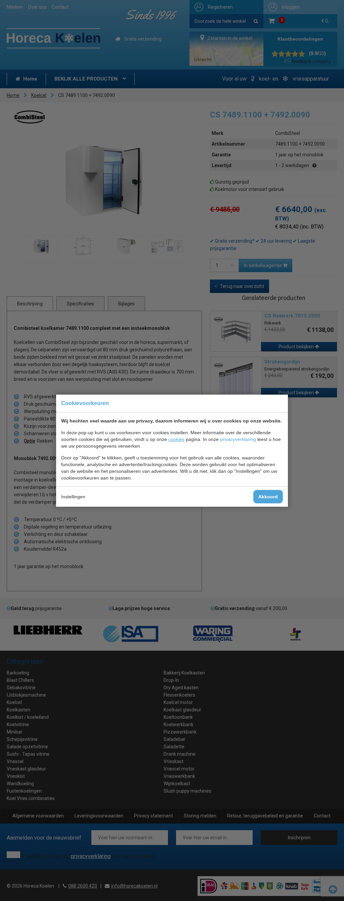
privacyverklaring (238, 439)
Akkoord (268, 496)
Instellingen (73, 496)
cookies (176, 439)
